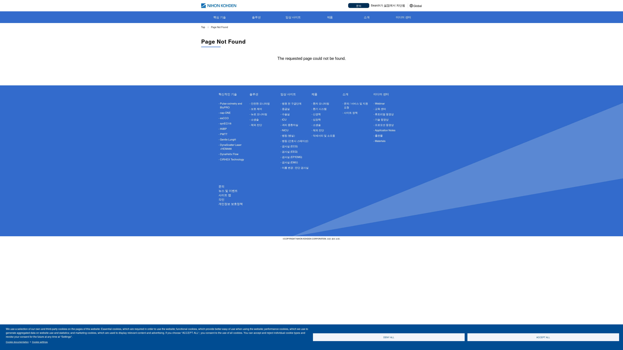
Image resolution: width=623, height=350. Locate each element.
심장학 (317, 119)
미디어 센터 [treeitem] (403, 17)
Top (203, 27)
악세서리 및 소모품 (324, 135)
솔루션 (254, 94)
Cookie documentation (17, 342)
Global (417, 6)
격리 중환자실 (290, 125)
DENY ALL (388, 337)
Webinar (380, 103)
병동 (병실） (289, 135)
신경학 (317, 114)
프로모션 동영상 (384, 125)
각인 (221, 199)
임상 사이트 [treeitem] (293, 17)
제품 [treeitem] (330, 17)
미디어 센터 (381, 94)
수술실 (286, 114)
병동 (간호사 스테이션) (295, 141)
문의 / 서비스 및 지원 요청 (356, 105)
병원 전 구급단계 (291, 103)
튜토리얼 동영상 (384, 114)
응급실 (286, 109)
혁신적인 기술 (228, 94)
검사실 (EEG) (290, 151)
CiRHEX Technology (232, 159)
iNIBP (223, 129)
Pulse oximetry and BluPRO (231, 105)
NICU (285, 130)
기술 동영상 (382, 119)
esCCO (224, 118)
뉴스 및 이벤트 (228, 190)
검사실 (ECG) (290, 146)
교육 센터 (380, 109)
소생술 (255, 119)
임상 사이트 (288, 94)
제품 (314, 94)
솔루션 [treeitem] (256, 17)
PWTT (223, 134)
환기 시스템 (320, 109)
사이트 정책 (351, 113)
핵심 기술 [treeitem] (219, 17)
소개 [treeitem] (367, 17)
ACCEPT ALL (543, 337)
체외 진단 (256, 125)
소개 (345, 94)
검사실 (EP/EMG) (292, 157)
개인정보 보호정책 (231, 204)
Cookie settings (40, 342)
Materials (380, 141)
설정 (387, 5)
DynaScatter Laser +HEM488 (230, 147)
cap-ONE (225, 113)
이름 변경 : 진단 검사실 (295, 167)
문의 (358, 6)
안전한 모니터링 (260, 103)
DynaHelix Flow (229, 154)
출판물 (379, 135)
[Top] (218, 6)
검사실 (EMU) (290, 162)
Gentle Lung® (228, 139)
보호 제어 (256, 109)
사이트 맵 (225, 195)
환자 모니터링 (321, 103)
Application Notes (385, 130)
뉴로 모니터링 (259, 114)
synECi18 (225, 123)
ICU (284, 119)
